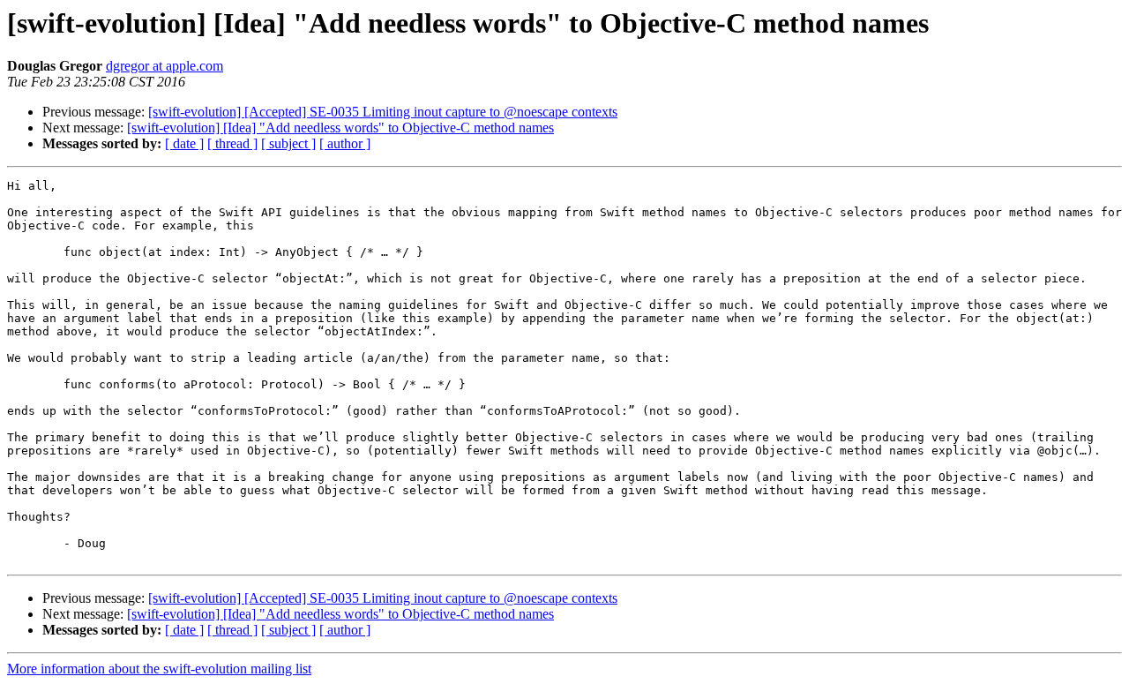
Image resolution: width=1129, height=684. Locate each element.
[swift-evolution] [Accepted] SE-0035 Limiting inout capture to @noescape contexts (382, 111)
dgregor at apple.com (164, 65)
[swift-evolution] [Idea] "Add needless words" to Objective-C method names (340, 127)
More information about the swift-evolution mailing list (159, 668)
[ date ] (184, 143)
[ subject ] (288, 143)
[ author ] (344, 143)
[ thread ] (232, 143)
